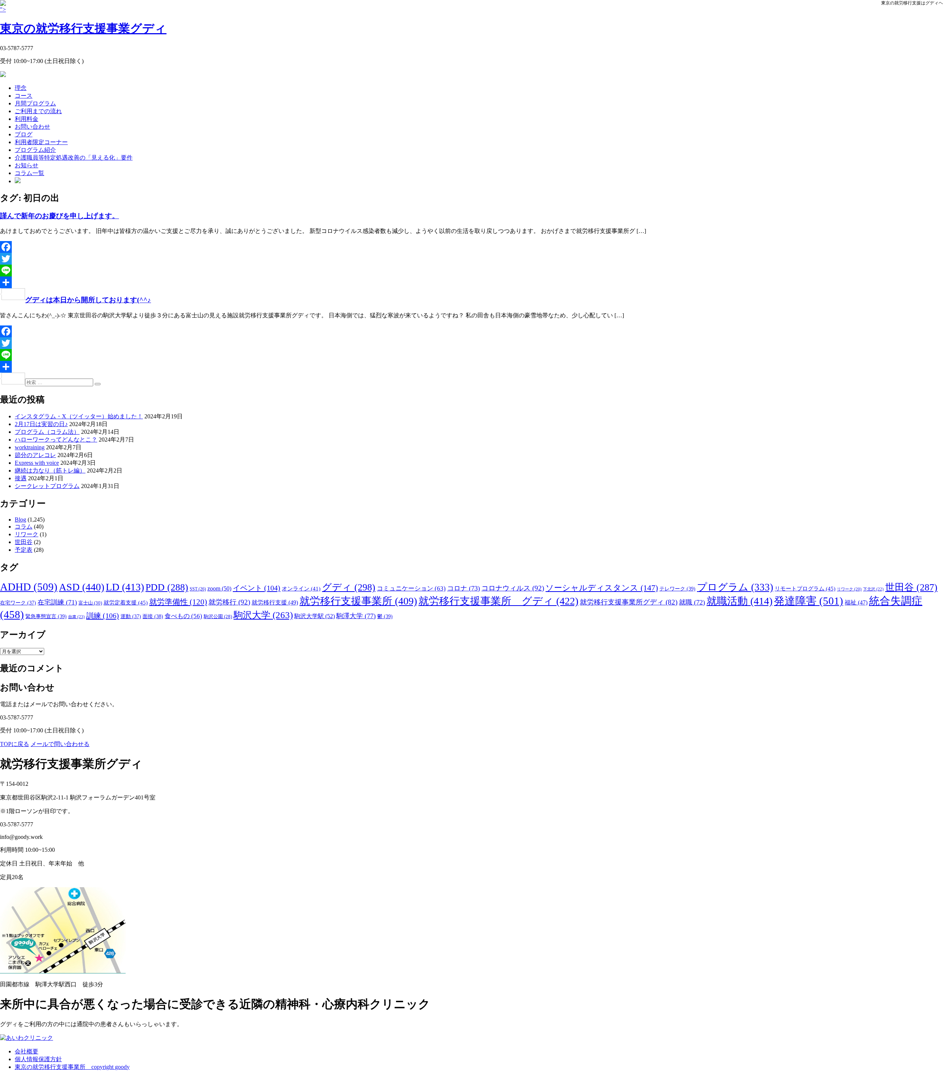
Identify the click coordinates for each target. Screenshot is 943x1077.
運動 (130, 616)
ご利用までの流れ (38, 111)
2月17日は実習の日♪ (41, 424)
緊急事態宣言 (46, 616)
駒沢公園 (218, 616)
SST (198, 589)
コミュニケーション (411, 588)
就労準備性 (178, 601)
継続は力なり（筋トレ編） (50, 470)
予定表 (23, 550)
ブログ (23, 134)
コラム (23, 526)
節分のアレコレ (35, 455)
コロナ (463, 588)
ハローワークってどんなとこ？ (56, 439)
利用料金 (26, 119)
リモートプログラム (805, 588)
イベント (256, 588)
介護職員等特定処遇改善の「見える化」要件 (74, 157)
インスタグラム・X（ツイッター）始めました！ (79, 416)
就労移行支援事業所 (358, 601)
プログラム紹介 (35, 150)
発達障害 (808, 601)
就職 (692, 602)
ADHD (28, 587)
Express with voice (37, 463)
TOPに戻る (14, 744)
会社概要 (26, 1051)
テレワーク (677, 589)
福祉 (856, 602)
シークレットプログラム (47, 486)
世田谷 (23, 542)
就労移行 (229, 602)
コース (23, 96)
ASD (81, 587)
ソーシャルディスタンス (602, 587)
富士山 (90, 603)
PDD (167, 587)
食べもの (183, 616)
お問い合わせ (32, 126)
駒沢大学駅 (314, 616)
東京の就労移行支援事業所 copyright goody (72, 1067)
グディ (348, 587)
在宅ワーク (18, 603)
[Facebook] (471, 247)
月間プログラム (35, 103)
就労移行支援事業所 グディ (498, 601)
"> (83, 20)
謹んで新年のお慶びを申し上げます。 (59, 216)
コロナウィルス (512, 588)
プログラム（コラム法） (47, 432)
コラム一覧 (29, 173)
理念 (21, 88)
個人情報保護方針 (38, 1059)
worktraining (30, 447)
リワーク (26, 534)
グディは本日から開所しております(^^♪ (88, 300)
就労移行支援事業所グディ (628, 602)
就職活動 (739, 601)
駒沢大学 (263, 615)
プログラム (735, 587)
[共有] (471, 282)
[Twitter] (471, 259)
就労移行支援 (275, 602)
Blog (20, 519)
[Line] (471, 270)
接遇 (21, 478)
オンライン (301, 589)
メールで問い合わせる (60, 744)
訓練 (102, 615)
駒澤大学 (356, 616)
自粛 (76, 616)
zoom (219, 588)
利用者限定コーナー (41, 142)
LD (125, 587)
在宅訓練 (57, 602)
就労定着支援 (126, 602)
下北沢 (873, 589)
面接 (153, 616)
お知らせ (26, 165)
